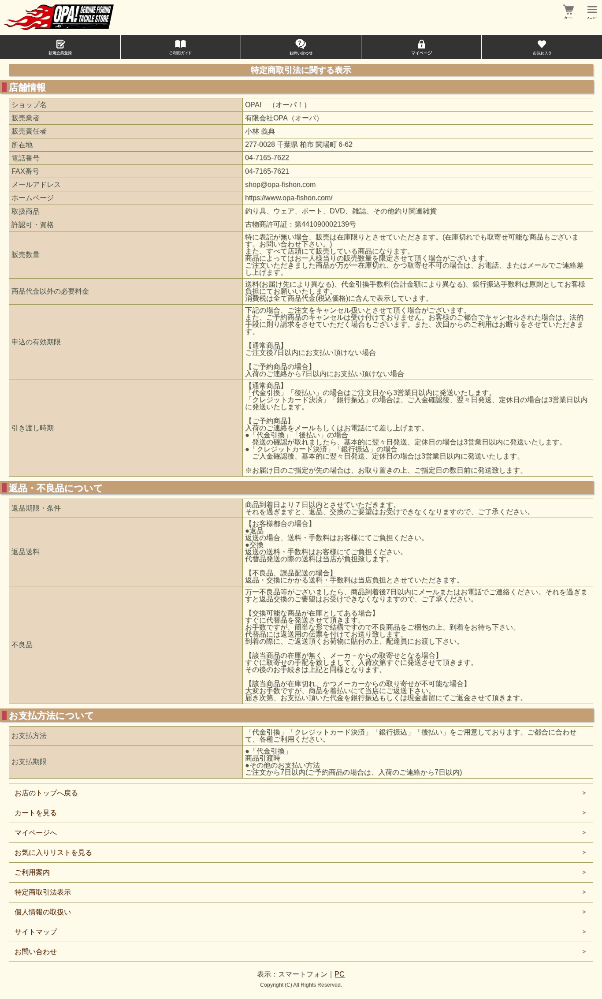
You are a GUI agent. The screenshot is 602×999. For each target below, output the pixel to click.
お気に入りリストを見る (53, 852)
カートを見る (36, 812)
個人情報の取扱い (43, 912)
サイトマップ (36, 932)
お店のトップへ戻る (46, 793)
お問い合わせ (36, 951)
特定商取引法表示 (43, 892)
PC (339, 974)
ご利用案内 (32, 872)
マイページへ (36, 832)
